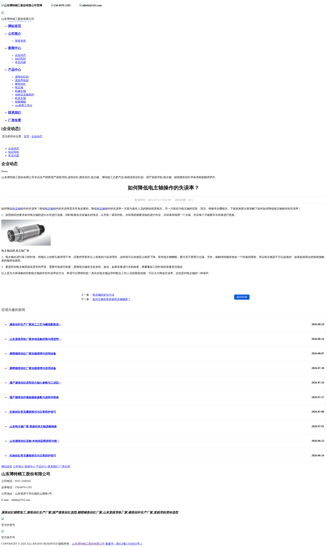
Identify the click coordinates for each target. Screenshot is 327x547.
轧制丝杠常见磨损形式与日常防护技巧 (32, 411)
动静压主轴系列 (24, 94)
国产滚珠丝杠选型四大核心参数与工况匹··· (34, 382)
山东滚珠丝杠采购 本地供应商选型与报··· (33, 441)
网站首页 (6, 466)
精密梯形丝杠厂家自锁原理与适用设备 (32, 353)
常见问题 (20, 62)
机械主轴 (20, 91)
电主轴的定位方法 (103, 294)
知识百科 (20, 58)
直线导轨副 (22, 80)
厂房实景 (64, 466)
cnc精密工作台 (23, 105)
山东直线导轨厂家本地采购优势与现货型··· (34, 339)
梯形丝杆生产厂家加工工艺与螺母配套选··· (34, 324)
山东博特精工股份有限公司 (88, 543)
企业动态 (20, 55)
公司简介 (18, 466)
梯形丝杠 (20, 83)
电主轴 (19, 87)
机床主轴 (20, 98)
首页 (26, 136)
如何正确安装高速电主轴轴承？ (111, 299)
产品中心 (41, 466)
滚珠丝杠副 (22, 76)
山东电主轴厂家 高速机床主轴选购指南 (32, 426)
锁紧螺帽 (20, 101)
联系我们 (53, 466)
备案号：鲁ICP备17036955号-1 (123, 543)
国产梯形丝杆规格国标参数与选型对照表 (33, 397)
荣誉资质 (20, 40)
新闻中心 (30, 466)
